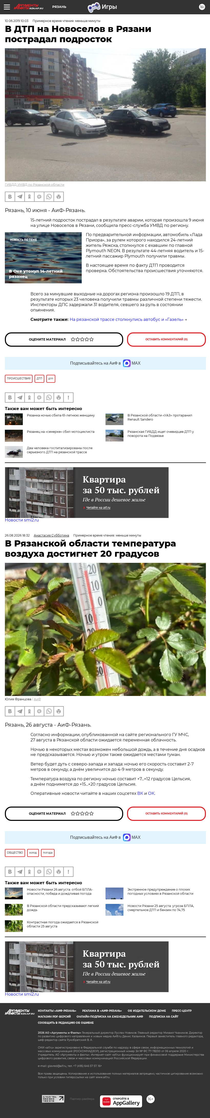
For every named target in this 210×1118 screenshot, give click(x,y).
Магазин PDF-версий (54, 1016)
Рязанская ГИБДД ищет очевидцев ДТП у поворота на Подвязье (161, 434)
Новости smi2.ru (22, 520)
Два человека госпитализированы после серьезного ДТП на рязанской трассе (59, 450)
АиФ (37, 699)
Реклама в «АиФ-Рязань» (102, 1010)
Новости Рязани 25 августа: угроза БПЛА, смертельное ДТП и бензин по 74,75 (161, 908)
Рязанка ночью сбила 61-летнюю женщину (61, 415)
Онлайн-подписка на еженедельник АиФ (110, 1016)
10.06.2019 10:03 (16, 21)
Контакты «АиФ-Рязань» (57, 1010)
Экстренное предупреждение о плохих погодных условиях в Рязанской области (160, 891)
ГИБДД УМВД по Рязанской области (34, 185)
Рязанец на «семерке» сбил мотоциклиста (60, 432)
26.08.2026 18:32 (17, 535)
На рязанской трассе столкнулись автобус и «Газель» (127, 319)
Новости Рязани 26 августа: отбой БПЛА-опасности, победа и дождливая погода (60, 891)
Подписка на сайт (163, 1016)
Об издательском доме (147, 1010)
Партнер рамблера (82, 1098)
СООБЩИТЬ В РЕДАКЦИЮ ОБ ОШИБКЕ (66, 1022)
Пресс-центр (182, 1010)
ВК (140, 793)
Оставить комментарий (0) (166, 339)
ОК (151, 793)
